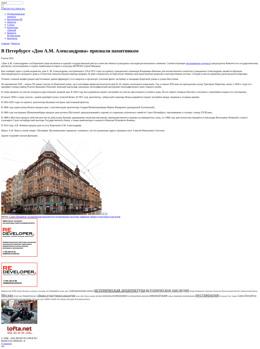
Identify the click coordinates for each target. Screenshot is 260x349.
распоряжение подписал (198, 63)
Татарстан (36, 299)
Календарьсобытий (12, 28)
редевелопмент (120, 295)
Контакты (12, 38)
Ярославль (70, 299)
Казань (192, 291)
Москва (7, 295)
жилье (62, 291)
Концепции (15, 19)
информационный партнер (81, 291)
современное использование (20, 299)
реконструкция (158, 295)
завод (67, 291)
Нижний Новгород (30, 296)
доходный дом (43, 291)
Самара (234, 296)
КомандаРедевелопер (13, 34)
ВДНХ (14, 291)
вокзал (19, 291)
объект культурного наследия (105, 216)
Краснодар (217, 291)
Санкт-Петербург (18, 216)
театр (42, 299)
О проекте (6, 343)
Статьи (10, 24)
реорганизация (188, 296)
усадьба (53, 299)
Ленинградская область (248, 291)
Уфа (58, 299)
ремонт (170, 296)
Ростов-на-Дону (225, 296)
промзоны (107, 296)
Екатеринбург (54, 291)
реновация (178, 296)
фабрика (63, 299)
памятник (85, 216)
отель (78, 296)
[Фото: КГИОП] (54, 214)
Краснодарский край (229, 291)
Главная (5, 43)
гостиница (33, 291)
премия (92, 296)
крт (238, 291)
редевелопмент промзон (138, 296)
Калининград (200, 291)
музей (16, 296)
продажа (99, 296)
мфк (20, 296)
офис (82, 296)
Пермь (86, 296)
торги (47, 299)
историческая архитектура (41, 216)
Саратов (4, 299)
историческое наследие (67, 216)
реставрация (207, 295)
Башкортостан (6, 291)
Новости (11, 22)
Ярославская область (82, 299)
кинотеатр (209, 291)
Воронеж (25, 291)
